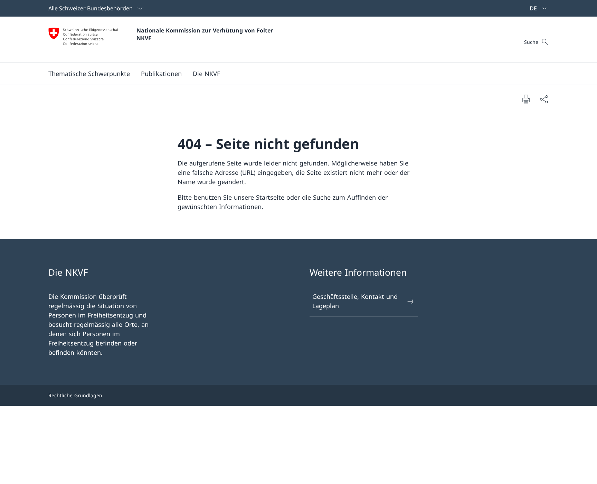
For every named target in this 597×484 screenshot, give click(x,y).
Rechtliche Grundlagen (75, 395)
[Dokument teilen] (544, 99)
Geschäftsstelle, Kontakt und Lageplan (355, 301)
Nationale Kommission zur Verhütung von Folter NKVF (205, 34)
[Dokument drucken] (526, 99)
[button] (89, 74)
